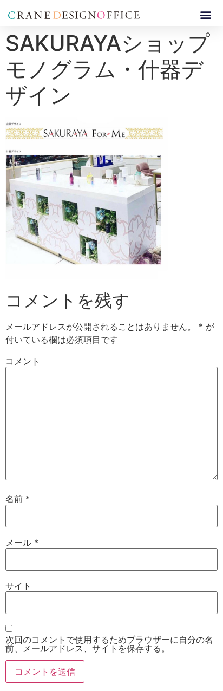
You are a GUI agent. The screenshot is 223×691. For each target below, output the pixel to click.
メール (21, 542)
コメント (22, 361)
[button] (206, 14)
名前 (17, 498)
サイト (18, 586)
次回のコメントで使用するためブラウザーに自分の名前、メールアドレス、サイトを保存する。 (109, 644)
